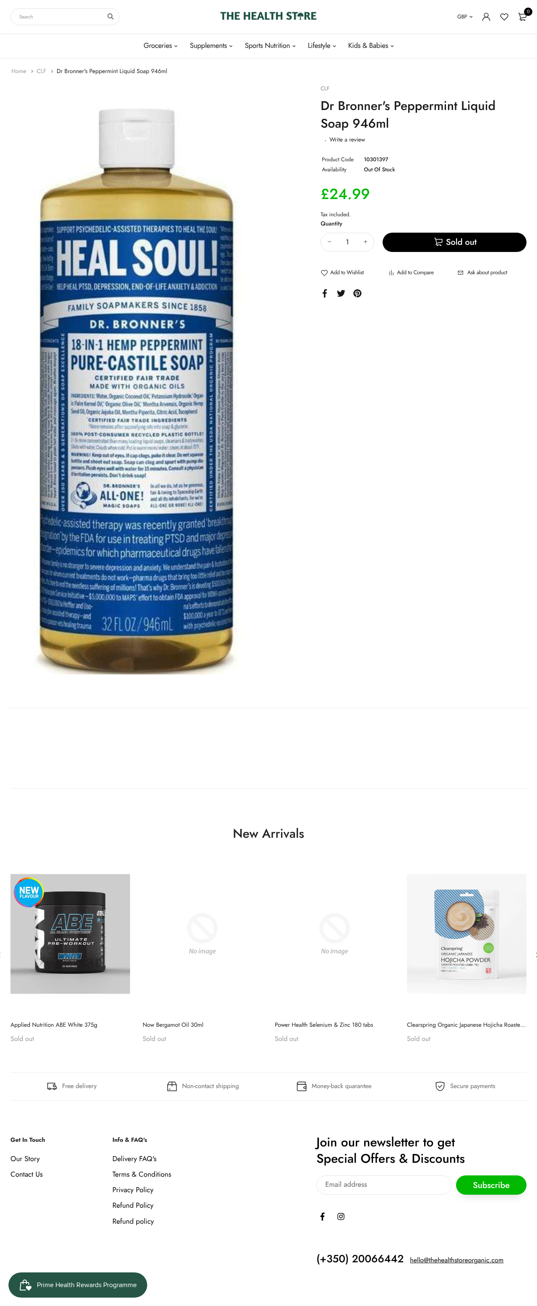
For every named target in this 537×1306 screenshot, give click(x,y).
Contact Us (26, 1175)
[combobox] (65, 16)
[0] (522, 17)
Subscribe (491, 1185)
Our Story (25, 1159)
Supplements (208, 46)
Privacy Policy (133, 1190)
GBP (462, 17)
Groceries (157, 46)
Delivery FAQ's (134, 1159)
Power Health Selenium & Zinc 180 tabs (324, 1025)
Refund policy (133, 1221)
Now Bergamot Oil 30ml (173, 1025)
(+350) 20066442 (360, 1258)
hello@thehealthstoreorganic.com (456, 1260)
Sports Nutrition (267, 46)
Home (19, 71)
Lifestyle (319, 46)
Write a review (347, 140)
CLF (42, 71)
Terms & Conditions (141, 1175)
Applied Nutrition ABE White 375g (53, 1025)
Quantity (331, 224)
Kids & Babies (368, 46)
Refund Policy (133, 1206)
